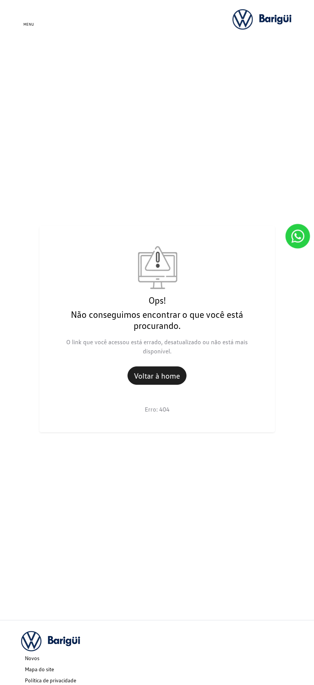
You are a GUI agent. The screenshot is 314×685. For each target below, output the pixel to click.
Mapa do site (39, 669)
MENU (28, 24)
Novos (32, 658)
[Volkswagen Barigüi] (263, 19)
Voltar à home (157, 375)
